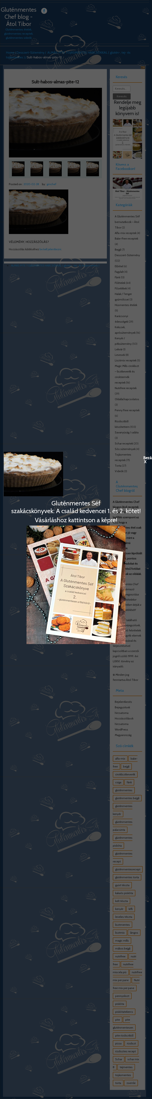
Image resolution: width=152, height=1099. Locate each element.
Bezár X (145, 457)
